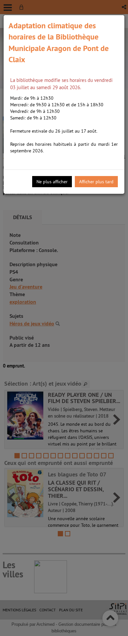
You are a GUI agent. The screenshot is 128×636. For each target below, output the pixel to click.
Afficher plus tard (96, 182)
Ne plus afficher (52, 182)
